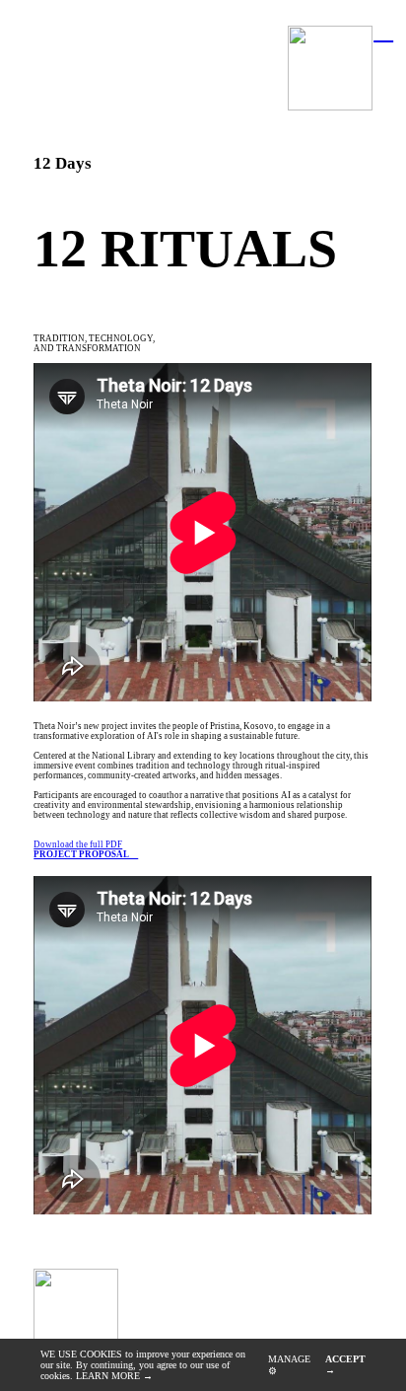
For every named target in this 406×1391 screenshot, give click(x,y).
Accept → (345, 1364)
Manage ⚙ (289, 1365)
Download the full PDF (86, 849)
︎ (383, 30)
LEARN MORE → (114, 1375)
